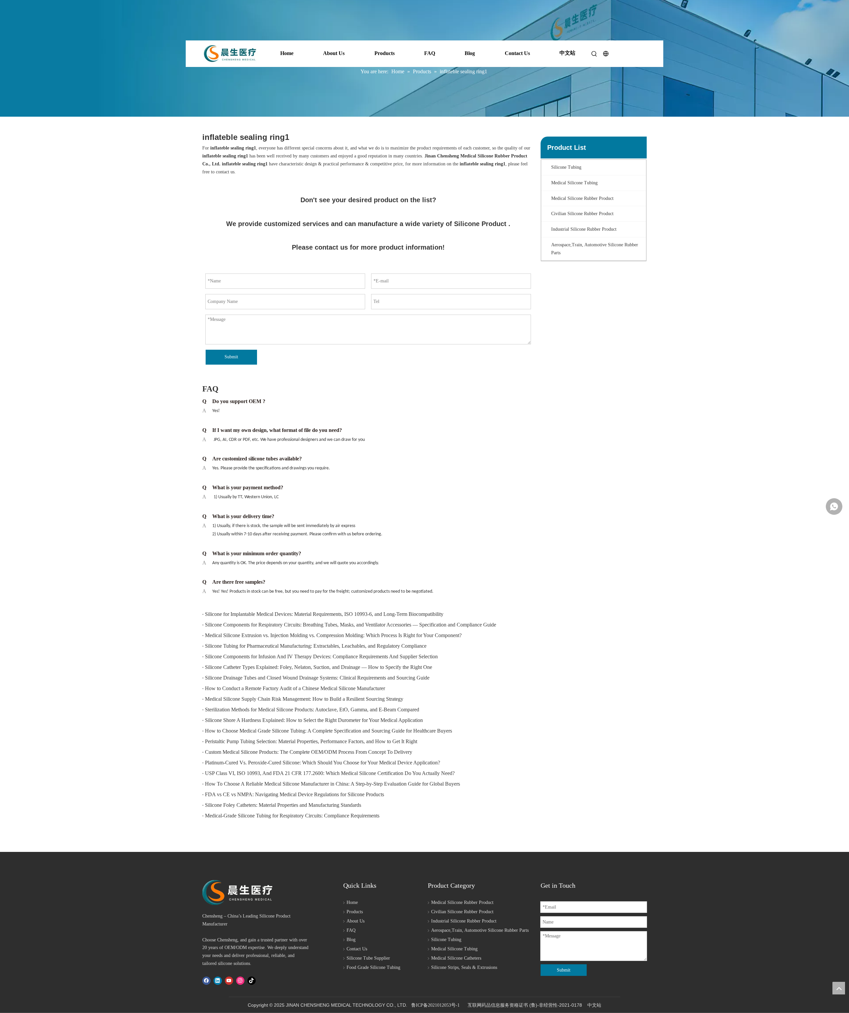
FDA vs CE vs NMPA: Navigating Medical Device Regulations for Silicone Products (294, 794)
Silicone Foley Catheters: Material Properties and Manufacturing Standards (283, 805)
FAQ (429, 53)
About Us (334, 53)
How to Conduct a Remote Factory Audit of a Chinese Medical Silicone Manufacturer (295, 688)
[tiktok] (251, 981)
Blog (470, 53)
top (838, 988)
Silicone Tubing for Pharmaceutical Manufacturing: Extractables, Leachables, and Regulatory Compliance (315, 646)
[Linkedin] (218, 981)
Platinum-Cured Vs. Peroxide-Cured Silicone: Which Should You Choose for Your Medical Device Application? (322, 762)
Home (287, 53)
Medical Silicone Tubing (454, 948)
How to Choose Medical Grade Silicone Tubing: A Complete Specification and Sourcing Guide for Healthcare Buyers (328, 731)
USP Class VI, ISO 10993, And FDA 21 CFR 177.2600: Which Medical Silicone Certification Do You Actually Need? (330, 773)
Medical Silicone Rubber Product (462, 902)
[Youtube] (229, 981)
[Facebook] (206, 981)
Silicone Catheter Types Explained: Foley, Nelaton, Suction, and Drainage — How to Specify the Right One (318, 667)
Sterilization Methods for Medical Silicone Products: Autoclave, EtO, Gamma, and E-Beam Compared (312, 709)
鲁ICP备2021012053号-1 (435, 1005)
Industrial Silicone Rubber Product (463, 921)
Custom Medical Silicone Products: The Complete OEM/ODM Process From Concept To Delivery (308, 752)
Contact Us (517, 53)
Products (384, 53)
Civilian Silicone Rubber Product (462, 911)
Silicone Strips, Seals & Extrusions (464, 967)
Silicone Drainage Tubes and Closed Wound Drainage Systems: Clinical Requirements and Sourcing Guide (317, 678)
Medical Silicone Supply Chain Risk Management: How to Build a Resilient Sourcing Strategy (304, 699)
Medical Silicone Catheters (456, 958)
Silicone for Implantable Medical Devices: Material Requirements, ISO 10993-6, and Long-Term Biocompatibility (324, 614)
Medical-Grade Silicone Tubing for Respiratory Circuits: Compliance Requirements (292, 815)
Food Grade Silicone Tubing (373, 967)
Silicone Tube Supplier (368, 958)
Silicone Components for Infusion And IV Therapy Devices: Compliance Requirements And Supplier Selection (321, 656)
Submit (231, 356)
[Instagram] (240, 981)
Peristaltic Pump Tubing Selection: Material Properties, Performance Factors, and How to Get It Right (311, 741)
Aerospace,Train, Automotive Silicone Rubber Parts (480, 930)
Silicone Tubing (446, 939)
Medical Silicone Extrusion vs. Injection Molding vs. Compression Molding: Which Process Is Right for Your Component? (333, 635)
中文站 (567, 53)
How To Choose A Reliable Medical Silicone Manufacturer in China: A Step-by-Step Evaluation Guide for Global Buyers (332, 784)
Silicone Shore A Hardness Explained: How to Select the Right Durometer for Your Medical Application (314, 720)
